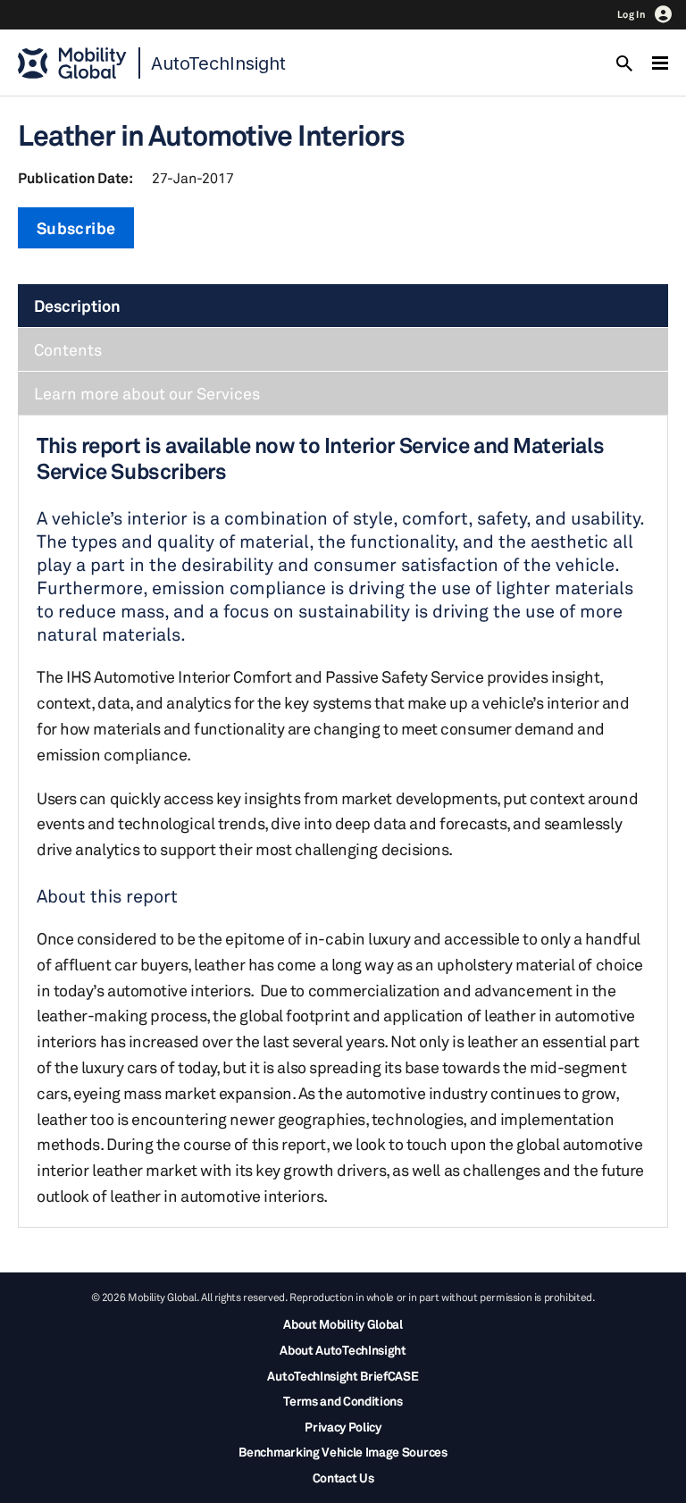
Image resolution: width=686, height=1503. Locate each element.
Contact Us (343, 1477)
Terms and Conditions (343, 1400)
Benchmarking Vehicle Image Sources (342, 1451)
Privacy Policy (343, 1426)
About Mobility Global (342, 1323)
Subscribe (76, 228)
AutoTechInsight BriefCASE (342, 1375)
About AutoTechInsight (343, 1349)
